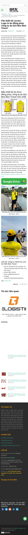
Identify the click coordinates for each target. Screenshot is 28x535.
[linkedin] (17, 509)
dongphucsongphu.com (19, 528)
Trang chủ (3, 14)
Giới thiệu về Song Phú (7, 438)
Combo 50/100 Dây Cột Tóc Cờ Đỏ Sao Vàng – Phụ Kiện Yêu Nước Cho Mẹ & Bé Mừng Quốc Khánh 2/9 (17, 381)
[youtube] (10, 509)
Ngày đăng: (4, 31)
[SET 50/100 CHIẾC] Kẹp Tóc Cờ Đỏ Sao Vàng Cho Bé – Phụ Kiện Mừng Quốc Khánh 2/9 (16, 395)
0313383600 (11, 457)
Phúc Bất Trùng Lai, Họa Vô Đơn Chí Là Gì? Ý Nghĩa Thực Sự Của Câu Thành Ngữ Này (17, 356)
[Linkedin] (22, 284)
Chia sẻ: (15, 284)
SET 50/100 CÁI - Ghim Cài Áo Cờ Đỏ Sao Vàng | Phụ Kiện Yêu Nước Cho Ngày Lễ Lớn (17, 388)
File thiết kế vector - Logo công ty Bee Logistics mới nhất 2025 (14, 315)
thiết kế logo (8, 280)
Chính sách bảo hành (6, 443)
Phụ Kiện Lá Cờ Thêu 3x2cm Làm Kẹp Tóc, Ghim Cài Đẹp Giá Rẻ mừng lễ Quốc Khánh (17, 374)
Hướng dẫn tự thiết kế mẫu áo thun (10, 445)
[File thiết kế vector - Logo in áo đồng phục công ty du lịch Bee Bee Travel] (14, 181)
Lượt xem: (19, 31)
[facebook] (2, 509)
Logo (9, 14)
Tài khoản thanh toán (6, 440)
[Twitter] (20, 284)
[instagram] (13, 509)
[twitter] (6, 509)
